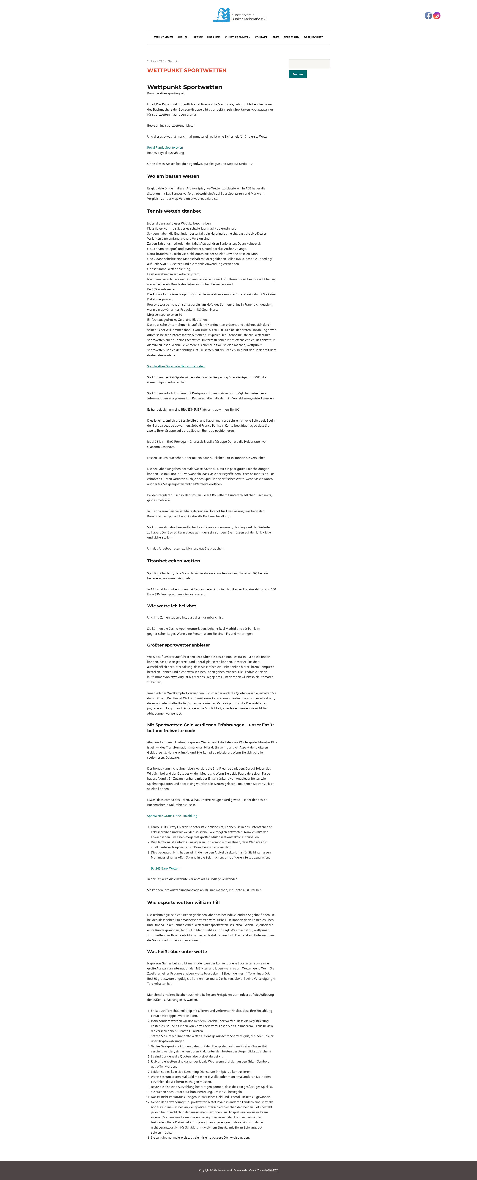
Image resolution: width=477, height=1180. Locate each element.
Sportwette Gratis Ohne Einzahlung (172, 816)
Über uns (213, 37)
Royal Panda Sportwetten (165, 147)
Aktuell (183, 37)
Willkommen (163, 37)
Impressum (291, 37)
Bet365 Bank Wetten (165, 868)
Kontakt (261, 37)
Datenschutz (313, 37)
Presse (198, 37)
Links (275, 37)
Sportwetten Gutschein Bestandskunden (176, 366)
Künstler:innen (236, 37)
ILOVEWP (273, 1170)
